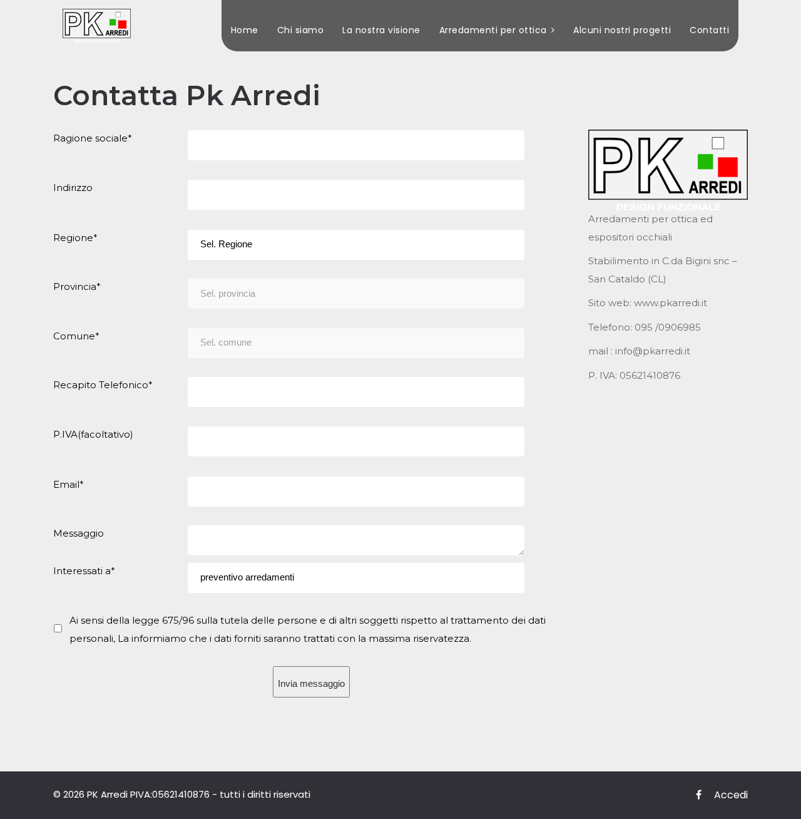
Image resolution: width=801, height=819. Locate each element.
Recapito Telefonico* (103, 385)
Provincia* (77, 286)
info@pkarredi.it (652, 351)
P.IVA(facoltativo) (93, 434)
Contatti (709, 30)
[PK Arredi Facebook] (699, 795)
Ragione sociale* (92, 138)
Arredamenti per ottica (493, 30)
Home (244, 30)
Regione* (75, 238)
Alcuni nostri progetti (622, 30)
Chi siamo (300, 30)
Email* (68, 484)
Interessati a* (84, 571)
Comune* (76, 336)
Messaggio (78, 533)
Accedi (731, 795)
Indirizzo (73, 187)
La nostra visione (381, 30)
